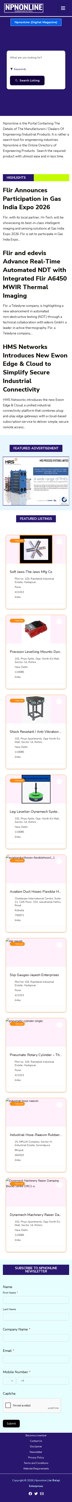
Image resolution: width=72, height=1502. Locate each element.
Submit (11, 1423)
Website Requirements (36, 1468)
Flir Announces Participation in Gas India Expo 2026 (32, 198)
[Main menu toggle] (63, 8)
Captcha (9, 1393)
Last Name (9, 1309)
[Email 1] (42, 1493)
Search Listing (30, 80)
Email (8, 1350)
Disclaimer (36, 1446)
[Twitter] (36, 1493)
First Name (10, 1293)
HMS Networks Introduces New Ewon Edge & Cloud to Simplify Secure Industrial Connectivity (35, 368)
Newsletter (36, 1452)
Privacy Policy (36, 1457)
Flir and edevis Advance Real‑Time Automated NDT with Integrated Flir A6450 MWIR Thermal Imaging (35, 274)
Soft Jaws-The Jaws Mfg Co (31, 572)
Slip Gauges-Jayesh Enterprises (34, 975)
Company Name (16, 1329)
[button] (36, 22)
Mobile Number (17, 1372)
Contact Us (36, 1441)
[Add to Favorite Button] (59, 542)
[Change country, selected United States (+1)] (9, 1380)
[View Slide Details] (36, 481)
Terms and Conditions (36, 1463)
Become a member (36, 1435)
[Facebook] (30, 1493)
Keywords (20, 69)
